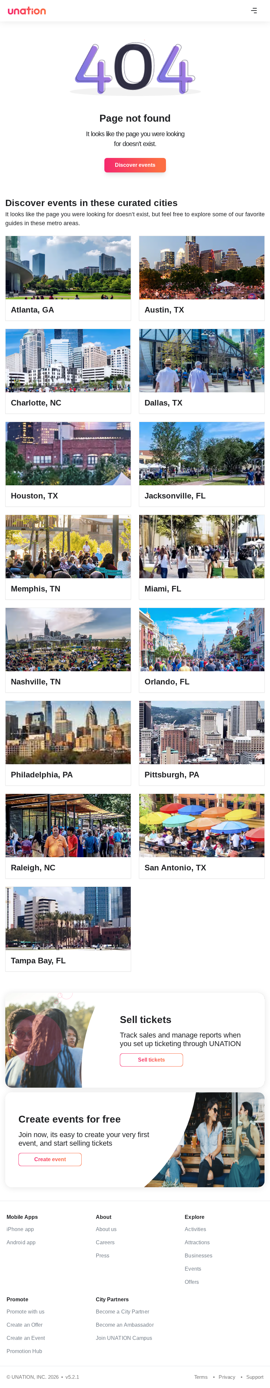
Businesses (198, 1255)
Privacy (227, 1377)
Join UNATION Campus (124, 1338)
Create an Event (26, 1338)
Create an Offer (25, 1325)
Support (254, 1377)
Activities (195, 1229)
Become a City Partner (122, 1311)
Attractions (197, 1242)
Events (193, 1269)
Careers (105, 1242)
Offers (192, 1282)
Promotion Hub (24, 1351)
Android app (21, 1242)
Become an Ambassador (125, 1325)
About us (106, 1229)
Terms (201, 1377)
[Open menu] (254, 10)
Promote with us (26, 1311)
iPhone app (20, 1229)
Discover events (135, 165)
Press (103, 1255)
